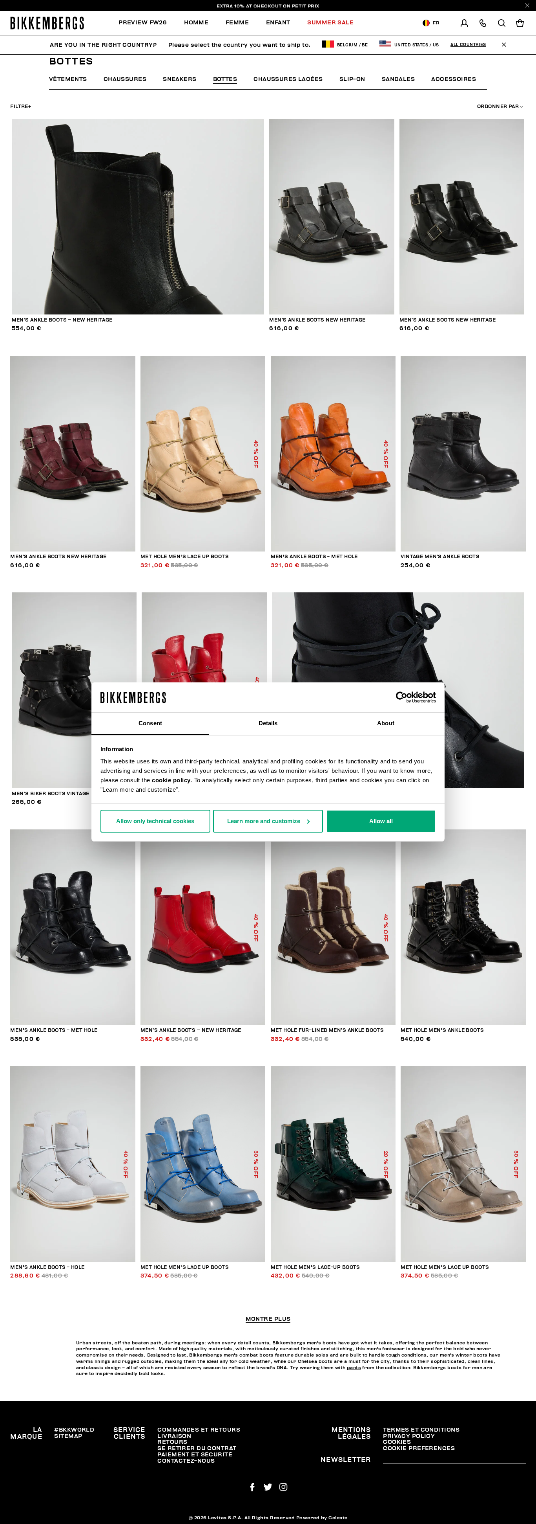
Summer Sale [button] (330, 23)
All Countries (468, 45)
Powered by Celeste (322, 1517)
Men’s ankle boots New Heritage (317, 320)
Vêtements (68, 79)
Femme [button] (237, 23)
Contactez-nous (186, 1461)
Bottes (225, 79)
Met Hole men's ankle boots (442, 1030)
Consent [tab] (150, 723)
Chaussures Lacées (288, 79)
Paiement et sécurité (194, 1455)
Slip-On (352, 79)
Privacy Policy (409, 1436)
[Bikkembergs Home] (47, 23)
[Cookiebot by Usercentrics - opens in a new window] (401, 697)
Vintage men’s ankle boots (440, 556)
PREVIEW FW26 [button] (143, 23)
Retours (172, 1442)
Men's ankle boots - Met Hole (314, 556)
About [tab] (385, 723)
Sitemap (68, 1436)
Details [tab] (268, 723)
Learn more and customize (263, 821)
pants (354, 1368)
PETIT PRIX (305, 5)
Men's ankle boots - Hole (47, 1267)
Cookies (397, 1442)
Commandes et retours (198, 1430)
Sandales (398, 79)
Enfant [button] (278, 23)
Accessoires (453, 79)
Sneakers (180, 79)
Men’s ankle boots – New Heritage (62, 320)
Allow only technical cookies (155, 821)
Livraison (174, 1436)
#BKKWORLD (74, 1430)
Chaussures (125, 79)
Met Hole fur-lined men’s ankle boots (327, 1030)
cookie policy (171, 780)
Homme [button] (196, 23)
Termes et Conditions (421, 1430)
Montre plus (268, 1319)
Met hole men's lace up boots (184, 556)
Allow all (381, 821)
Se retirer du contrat (196, 1448)
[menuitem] (147, 23)
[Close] (527, 5)
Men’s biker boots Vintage (50, 793)
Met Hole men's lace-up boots (315, 1267)
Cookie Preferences (419, 1448)
